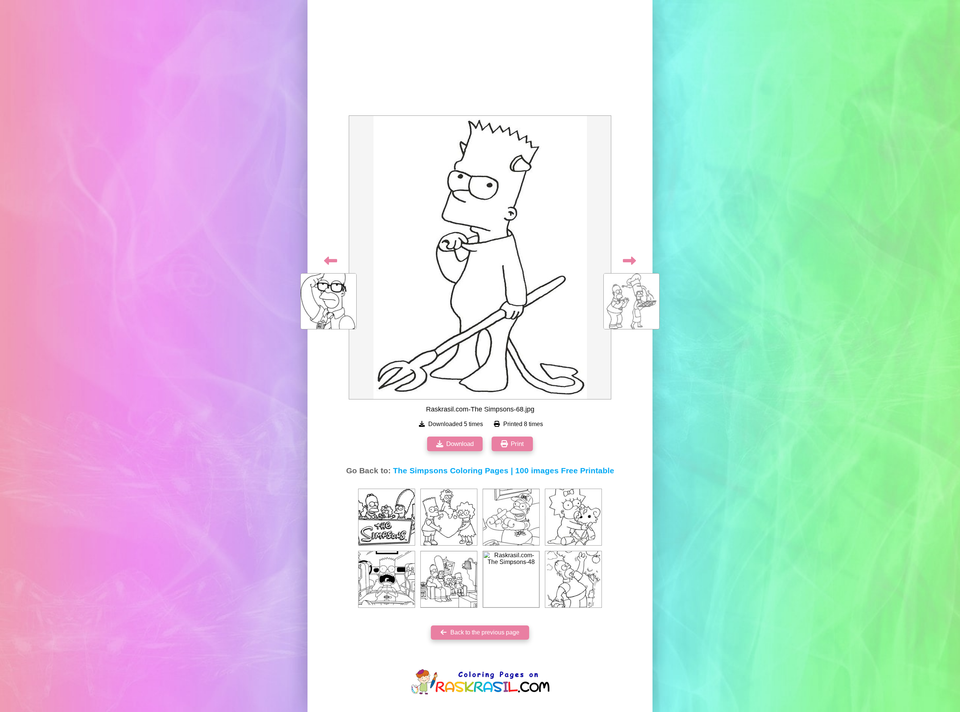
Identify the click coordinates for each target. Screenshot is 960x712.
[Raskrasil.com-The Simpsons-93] (386, 579)
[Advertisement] (480, 59)
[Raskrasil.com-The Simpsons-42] (386, 517)
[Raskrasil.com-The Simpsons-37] (573, 517)
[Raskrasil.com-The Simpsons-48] (511, 579)
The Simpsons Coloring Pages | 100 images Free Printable (503, 470)
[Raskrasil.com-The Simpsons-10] (448, 517)
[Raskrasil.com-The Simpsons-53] (573, 579)
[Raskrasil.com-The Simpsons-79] (511, 517)
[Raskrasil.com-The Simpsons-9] (448, 579)
